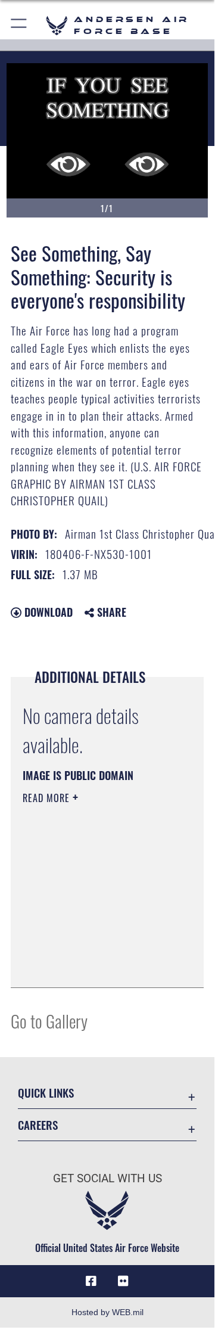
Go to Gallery (49, 1020)
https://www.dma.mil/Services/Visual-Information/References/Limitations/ (95, 965)
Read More (48, 798)
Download (47, 612)
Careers (38, 1124)
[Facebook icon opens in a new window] (91, 1281)
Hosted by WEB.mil (107, 1312)
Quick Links (46, 1092)
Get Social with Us (107, 1178)
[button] (19, 25)
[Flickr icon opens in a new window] (123, 1281)
